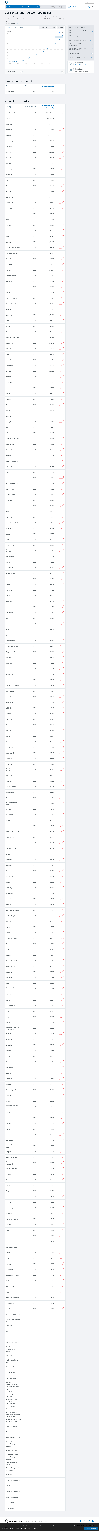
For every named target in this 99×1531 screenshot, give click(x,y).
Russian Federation (12, 337)
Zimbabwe (9, 747)
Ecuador (8, 1258)
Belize (8, 1185)
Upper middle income (13, 1480)
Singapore (9, 680)
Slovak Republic (11, 1090)
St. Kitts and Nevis (12, 826)
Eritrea (8, 1230)
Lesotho (8, 1135)
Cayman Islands (11, 787)
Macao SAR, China (12, 461)
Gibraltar (9, 1326)
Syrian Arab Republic (13, 248)
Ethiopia (9, 708)
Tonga (8, 1191)
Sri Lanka (9, 332)
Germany (9, 888)
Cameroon (9, 365)
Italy (7, 983)
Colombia (9, 158)
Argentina (9, 175)
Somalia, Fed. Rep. (12, 169)
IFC (36, 1521)
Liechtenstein (10, 641)
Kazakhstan (10, 214)
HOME (31, 2)
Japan (8, 231)
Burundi (8, 354)
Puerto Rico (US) (11, 961)
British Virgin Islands (13, 1314)
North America (11, 1378)
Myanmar (9, 281)
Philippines (9, 613)
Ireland (8, 697)
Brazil (8, 854)
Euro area (9, 1432)
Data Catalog (86, 7)
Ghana (8, 949)
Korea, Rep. (10, 141)
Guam (8, 944)
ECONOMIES (41, 2)
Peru (7, 1011)
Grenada (9, 1045)
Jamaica (8, 349)
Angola (8, 270)
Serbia (8, 326)
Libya (8, 1017)
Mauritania (9, 775)
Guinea (8, 186)
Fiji (7, 1196)
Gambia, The (10, 837)
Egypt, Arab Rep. (11, 652)
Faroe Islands (10, 495)
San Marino (10, 876)
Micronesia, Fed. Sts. (13, 1275)
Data (23, 2)
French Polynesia (11, 298)
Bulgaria (8, 1152)
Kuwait (8, 1236)
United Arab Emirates (13, 646)
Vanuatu (9, 506)
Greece (8, 1101)
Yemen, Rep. (10, 545)
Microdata (79, 7)
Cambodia (9, 197)
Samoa (8, 1180)
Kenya (8, 562)
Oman (8, 1253)
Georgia (8, 1084)
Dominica (9, 1062)
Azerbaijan (9, 1213)
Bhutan (8, 534)
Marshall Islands (11, 1247)
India (7, 618)
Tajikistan (9, 1174)
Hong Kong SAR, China (13, 523)
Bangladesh (10, 556)
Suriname (9, 601)
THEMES (52, 2)
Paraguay (9, 135)
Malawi (8, 360)
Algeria (8, 410)
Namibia (9, 781)
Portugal (9, 1079)
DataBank (73, 7)
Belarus (8, 1050)
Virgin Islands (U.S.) (12, 910)
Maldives (9, 624)
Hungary (9, 208)
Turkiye (8, 422)
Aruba (8, 820)
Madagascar (10, 287)
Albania (8, 377)
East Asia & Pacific (12, 1450)
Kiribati (8, 1281)
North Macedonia (12, 483)
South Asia (9, 1355)
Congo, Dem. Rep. (12, 304)
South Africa (10, 691)
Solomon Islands (11, 1168)
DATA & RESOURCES (65, 2)
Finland (8, 899)
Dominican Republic (12, 438)
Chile (7, 180)
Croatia (8, 1095)
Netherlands (10, 843)
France (8, 927)
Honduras (9, 758)
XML (80, 64)
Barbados (9, 860)
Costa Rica (9, 203)
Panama (8, 1124)
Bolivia (8, 1000)
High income (10, 1508)
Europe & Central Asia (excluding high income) (13, 1444)
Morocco (9, 921)
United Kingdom (11, 916)
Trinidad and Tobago (13, 686)
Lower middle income (13, 1497)
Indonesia (9, 130)
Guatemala (9, 893)
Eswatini (9, 809)
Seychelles (9, 568)
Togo (7, 405)
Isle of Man (9, 815)
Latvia (8, 1112)
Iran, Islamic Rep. (11, 113)
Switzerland (10, 753)
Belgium (8, 882)
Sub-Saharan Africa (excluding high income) (12, 1349)
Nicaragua (9, 702)
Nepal (8, 629)
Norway (8, 388)
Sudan (8, 292)
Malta (8, 933)
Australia (9, 730)
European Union (11, 1426)
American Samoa (11, 1157)
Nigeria (8, 309)
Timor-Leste (10, 1303)
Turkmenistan (10, 1006)
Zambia (8, 1034)
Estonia (8, 1056)
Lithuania (9, 1073)
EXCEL (85, 64)
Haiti (7, 539)
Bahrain (8, 1225)
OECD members (11, 1372)
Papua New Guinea (12, 1219)
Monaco (8, 584)
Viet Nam (9, 124)
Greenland (9, 528)
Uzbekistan (9, 146)
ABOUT (78, 2)
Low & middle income (13, 1491)
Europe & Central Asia (13, 1437)
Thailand (9, 590)
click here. (35, 1528)
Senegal (8, 371)
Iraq (7, 219)
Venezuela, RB (10, 478)
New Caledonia (11, 276)
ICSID (45, 1521)
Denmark (9, 500)
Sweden (8, 455)
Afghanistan (10, 1067)
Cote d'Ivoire (10, 315)
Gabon (8, 236)
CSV (76, 64)
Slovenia (9, 1039)
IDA (32, 1521)
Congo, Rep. (10, 343)
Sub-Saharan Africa (12, 1342)
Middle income (11, 1486)
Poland (8, 714)
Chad (7, 472)
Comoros (9, 399)
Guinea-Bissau (10, 450)
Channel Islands (11, 848)
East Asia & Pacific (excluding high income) (12, 1457)
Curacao (8, 955)
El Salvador (9, 1269)
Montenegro (10, 1208)
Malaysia (9, 865)
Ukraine (8, 607)
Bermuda (9, 663)
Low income (10, 1503)
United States (10, 764)
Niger (8, 511)
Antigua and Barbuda (13, 831)
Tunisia (8, 1202)
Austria (8, 871)
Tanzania (9, 264)
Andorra (8, 905)
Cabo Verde (10, 489)
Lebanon (9, 118)
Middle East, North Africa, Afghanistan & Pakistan (13, 1394)
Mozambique (10, 966)
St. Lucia (9, 972)
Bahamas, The (10, 977)
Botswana (9, 719)
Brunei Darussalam (12, 938)
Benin (8, 394)
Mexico (8, 579)
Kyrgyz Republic (11, 573)
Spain (8, 1022)
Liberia (8, 1309)
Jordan (8, 1292)
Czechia (8, 416)
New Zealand (10, 91)
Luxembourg (10, 669)
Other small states (12, 1367)
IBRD (27, 1521)
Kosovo (8, 1264)
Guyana (8, 225)
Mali (7, 427)
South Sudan (10, 1286)
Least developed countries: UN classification (11, 1401)
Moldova (9, 657)
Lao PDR (9, 152)
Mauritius (9, 467)
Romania (9, 725)
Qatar (8, 596)
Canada (8, 798)
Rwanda (8, 320)
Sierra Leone (10, 1140)
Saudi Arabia (10, 674)
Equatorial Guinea (12, 253)
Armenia (9, 259)
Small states (10, 1337)
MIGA (40, 1521)
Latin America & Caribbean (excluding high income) (13, 1414)
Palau (8, 1129)
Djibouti (8, 433)
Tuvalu (8, 1241)
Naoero (8, 1118)
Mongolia (9, 163)
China (8, 736)
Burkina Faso (10, 444)
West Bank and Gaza (12, 1298)
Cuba (7, 742)
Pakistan (9, 517)
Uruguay (9, 382)
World (8, 1331)
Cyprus (8, 994)
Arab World (9, 1475)
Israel (8, 635)
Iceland (8, 191)
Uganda (8, 242)
